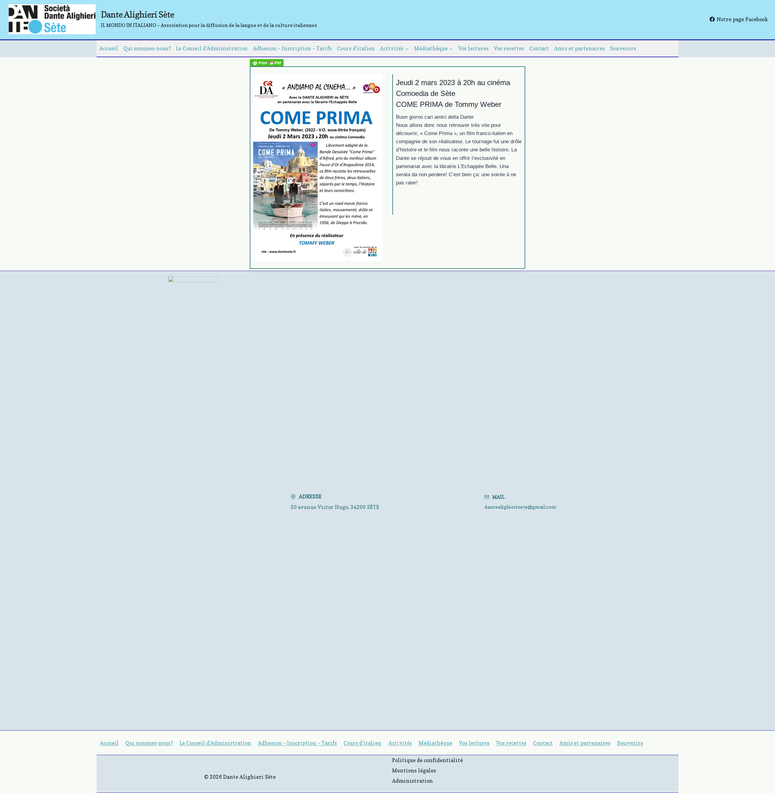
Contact (539, 48)
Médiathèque (435, 743)
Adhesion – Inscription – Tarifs (292, 48)
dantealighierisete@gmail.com (520, 507)
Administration (412, 781)
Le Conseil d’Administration (212, 48)
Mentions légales (414, 770)
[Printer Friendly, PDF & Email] (267, 62)
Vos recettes (509, 48)
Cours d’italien (356, 48)
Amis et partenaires (579, 48)
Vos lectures (473, 48)
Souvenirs (623, 48)
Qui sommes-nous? (147, 48)
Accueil (108, 48)
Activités (400, 743)
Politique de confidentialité (427, 760)
